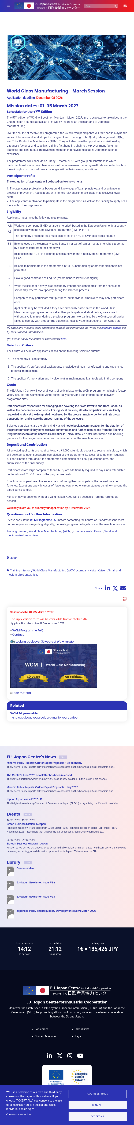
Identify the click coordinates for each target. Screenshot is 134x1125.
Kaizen (98, 531)
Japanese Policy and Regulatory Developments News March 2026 (56, 911)
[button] (122, 6)
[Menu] (10, 5)
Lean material (22, 693)
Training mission (17, 531)
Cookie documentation (18, 1114)
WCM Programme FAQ (27, 630)
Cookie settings (97, 1093)
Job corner (41, 1029)
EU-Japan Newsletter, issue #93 (36, 896)
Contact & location (46, 1036)
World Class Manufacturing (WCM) (50, 531)
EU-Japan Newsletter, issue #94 (36, 882)
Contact (18, 634)
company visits (82, 531)
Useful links (82, 1029)
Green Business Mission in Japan (26, 824)
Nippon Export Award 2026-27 (24, 799)
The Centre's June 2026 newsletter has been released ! (40, 775)
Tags (78, 1036)
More (63, 757)
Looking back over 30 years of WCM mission (45, 641)
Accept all (98, 1116)
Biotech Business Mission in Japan (27, 843)
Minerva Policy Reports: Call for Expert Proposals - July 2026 (42, 787)
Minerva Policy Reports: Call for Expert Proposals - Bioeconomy (44, 763)
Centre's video (25, 868)
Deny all (97, 1105)
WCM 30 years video (24, 713)
